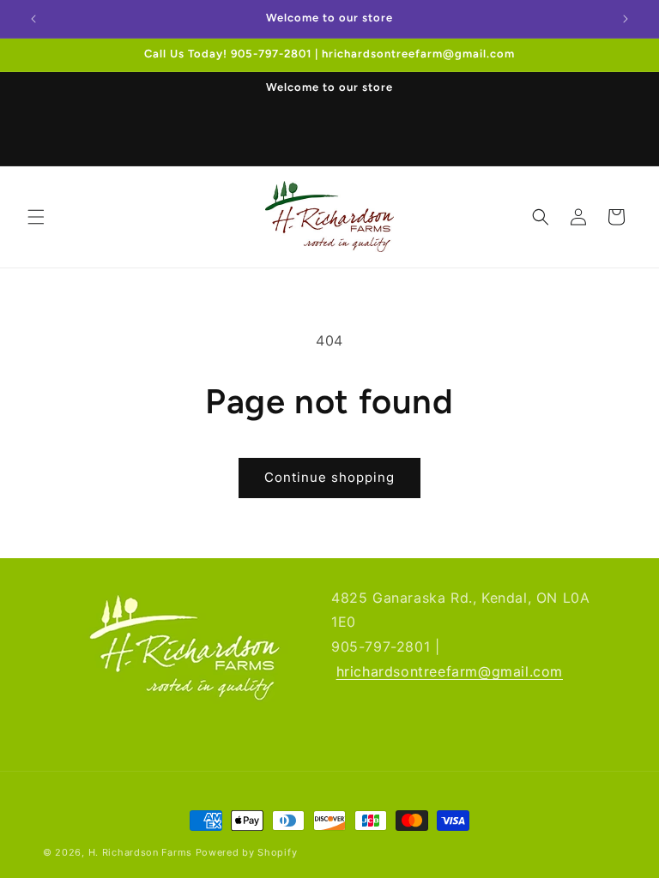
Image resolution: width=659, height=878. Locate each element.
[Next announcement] (625, 19)
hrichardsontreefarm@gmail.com (449, 671)
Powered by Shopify (247, 852)
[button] (36, 217)
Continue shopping (329, 477)
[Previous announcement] (33, 19)
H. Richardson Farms (140, 852)
